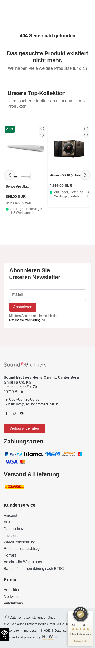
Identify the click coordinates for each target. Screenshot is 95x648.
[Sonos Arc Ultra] (25, 148)
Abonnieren (22, 307)
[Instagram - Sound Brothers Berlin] (14, 413)
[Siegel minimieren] (88, 613)
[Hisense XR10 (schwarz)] (69, 148)
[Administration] (56, 637)
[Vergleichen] (42, 129)
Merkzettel (12, 596)
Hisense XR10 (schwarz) (67, 175)
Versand (10, 515)
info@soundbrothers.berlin (37, 404)
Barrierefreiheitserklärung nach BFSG (34, 569)
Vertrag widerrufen (24, 428)
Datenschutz (14, 529)
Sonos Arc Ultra (17, 186)
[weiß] (24, 176)
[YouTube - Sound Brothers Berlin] (22, 413)
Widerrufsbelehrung (19, 542)
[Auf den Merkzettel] (42, 135)
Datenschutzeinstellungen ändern (34, 617)
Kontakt (10, 555)
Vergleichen (13, 603)
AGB (8, 522)
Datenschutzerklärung (25, 320)
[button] (85, 175)
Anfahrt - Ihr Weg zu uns (23, 562)
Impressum (12, 535)
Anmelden (12, 590)
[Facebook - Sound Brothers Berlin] (6, 413)
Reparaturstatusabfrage (22, 549)
